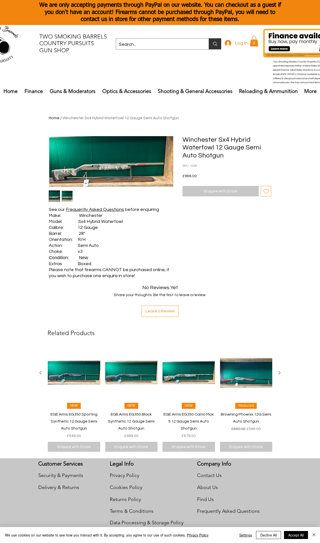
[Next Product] (279, 373)
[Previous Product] (41, 373)
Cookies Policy (126, 487)
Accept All (296, 535)
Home (54, 118)
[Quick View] (74, 373)
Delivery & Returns (58, 487)
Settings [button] (245, 535)
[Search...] (215, 43)
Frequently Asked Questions (95, 209)
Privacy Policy (124, 475)
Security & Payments (60, 475)
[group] (160, 399)
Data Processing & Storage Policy (147, 523)
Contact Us (209, 475)
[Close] (314, 535)
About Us (207, 487)
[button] (254, 41)
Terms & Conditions (132, 511)
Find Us (205, 499)
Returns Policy (125, 499)
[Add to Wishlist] (266, 191)
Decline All (268, 535)
